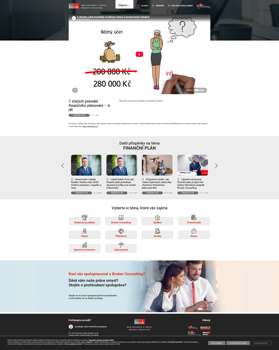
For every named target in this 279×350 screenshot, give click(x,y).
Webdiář (160, 6)
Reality (157, 236)
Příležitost (121, 236)
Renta (194, 236)
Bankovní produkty (85, 222)
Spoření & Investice (84, 249)
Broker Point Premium (194, 333)
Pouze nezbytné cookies (238, 343)
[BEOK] (139, 321)
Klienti (84, 236)
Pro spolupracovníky (182, 6)
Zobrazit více (86, 174)
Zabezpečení (121, 249)
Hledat (144, 6)
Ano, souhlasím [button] (217, 343)
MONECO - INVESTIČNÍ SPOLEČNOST (205, 328)
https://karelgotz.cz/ (90, 126)
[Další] (216, 165)
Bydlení (158, 222)
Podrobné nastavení (261, 343)
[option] (86, 174)
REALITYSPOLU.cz (206, 332)
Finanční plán (79, 115)
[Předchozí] (62, 165)
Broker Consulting (121, 222)
